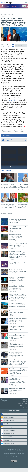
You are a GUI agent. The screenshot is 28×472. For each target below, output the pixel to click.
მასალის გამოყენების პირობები (20, 405)
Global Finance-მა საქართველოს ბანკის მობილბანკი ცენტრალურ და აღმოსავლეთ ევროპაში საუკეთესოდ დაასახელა (14, 372)
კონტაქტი (25, 406)
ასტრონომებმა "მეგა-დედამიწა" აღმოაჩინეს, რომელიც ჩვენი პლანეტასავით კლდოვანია (14, 280)
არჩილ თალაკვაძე (11, 130)
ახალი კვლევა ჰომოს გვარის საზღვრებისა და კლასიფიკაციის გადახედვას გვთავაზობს (14, 328)
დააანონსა (12, 100)
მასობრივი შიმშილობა (18, 131)
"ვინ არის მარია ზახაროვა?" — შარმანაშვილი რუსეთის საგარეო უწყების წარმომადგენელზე (8, 200)
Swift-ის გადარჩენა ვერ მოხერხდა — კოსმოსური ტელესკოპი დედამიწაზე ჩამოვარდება (14, 321)
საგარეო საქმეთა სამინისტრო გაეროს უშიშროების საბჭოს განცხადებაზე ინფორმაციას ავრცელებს (14, 346)
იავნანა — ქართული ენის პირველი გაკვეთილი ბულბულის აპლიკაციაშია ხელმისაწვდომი (14, 246)
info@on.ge (12, 450)
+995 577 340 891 (20, 450)
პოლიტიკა (3, 15)
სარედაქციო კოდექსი (22, 403)
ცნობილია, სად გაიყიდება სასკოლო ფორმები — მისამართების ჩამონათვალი (14, 354)
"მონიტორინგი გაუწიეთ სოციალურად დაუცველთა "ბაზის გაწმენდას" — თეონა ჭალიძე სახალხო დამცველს (14, 337)
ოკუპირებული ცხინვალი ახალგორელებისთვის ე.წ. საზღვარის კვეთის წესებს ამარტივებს (14, 237)
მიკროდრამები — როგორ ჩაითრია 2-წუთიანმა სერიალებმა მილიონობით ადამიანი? (14, 229)
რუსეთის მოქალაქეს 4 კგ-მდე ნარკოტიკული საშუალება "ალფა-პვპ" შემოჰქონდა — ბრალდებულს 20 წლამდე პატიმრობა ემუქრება (14, 297)
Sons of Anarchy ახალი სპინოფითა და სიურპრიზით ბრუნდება (14, 313)
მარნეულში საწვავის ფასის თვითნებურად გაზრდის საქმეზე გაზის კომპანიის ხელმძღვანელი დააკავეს (8, 181)
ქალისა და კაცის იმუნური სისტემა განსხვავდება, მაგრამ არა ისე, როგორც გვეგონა (14, 221)
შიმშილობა (19, 130)
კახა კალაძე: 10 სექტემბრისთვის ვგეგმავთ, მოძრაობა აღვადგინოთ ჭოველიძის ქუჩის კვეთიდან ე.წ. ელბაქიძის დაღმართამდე (14, 362)
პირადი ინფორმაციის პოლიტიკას (13, 456)
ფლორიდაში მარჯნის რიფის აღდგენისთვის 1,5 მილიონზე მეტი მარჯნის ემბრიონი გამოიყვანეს (14, 305)
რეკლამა (25, 401)
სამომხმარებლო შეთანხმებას (13, 455)
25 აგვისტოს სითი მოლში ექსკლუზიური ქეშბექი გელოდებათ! (14, 272)
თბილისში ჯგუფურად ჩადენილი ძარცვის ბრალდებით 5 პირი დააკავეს (14, 391)
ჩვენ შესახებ (24, 399)
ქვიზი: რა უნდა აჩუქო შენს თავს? (14, 264)
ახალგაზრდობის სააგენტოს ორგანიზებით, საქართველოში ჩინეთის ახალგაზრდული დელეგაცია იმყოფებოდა (14, 288)
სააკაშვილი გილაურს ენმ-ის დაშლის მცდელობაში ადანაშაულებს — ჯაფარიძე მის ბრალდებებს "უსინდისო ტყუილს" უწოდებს (14, 382)
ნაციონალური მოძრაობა (7, 131)
